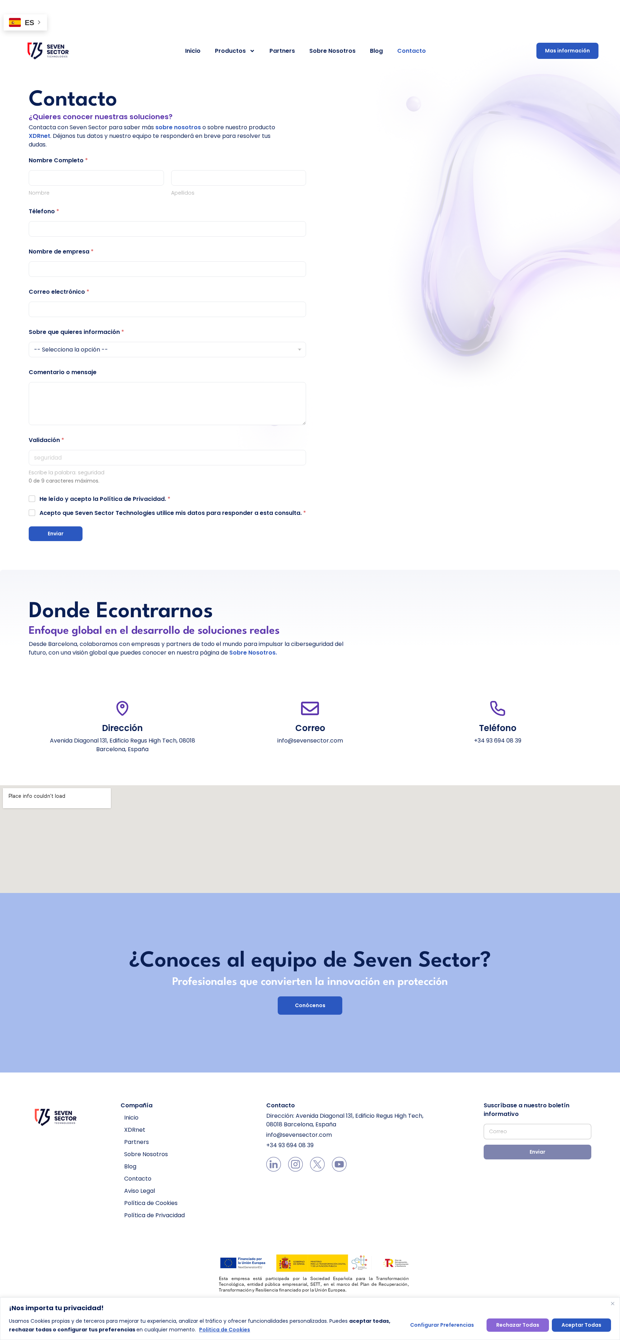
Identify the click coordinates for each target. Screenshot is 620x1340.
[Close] (612, 1303)
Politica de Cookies (224, 1329)
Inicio (193, 51)
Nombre (39, 192)
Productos (230, 51)
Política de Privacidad (154, 1215)
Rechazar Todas (517, 1325)
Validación (46, 440)
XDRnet (39, 136)
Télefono (44, 211)
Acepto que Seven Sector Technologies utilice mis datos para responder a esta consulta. (172, 513)
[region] (310, 1318)
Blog (376, 51)
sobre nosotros (178, 127)
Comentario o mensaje (63, 372)
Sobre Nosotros (332, 51)
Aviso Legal (139, 1191)
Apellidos (182, 192)
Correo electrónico (59, 292)
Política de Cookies (151, 1203)
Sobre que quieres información (76, 332)
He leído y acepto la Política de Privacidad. (104, 499)
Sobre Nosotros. (253, 652)
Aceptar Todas (581, 1325)
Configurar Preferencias (442, 1325)
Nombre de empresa (61, 251)
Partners (282, 51)
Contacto (411, 51)
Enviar (56, 533)
